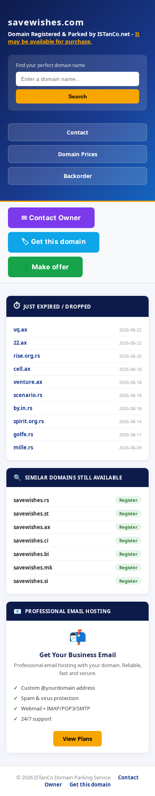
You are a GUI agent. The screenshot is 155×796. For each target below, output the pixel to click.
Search (77, 96)
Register (128, 500)
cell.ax (22, 368)
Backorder (78, 176)
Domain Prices (77, 154)
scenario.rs (28, 395)
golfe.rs (23, 434)
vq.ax (20, 329)
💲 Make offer (45, 267)
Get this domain (90, 784)
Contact (77, 132)
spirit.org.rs (29, 421)
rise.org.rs (27, 355)
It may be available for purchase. (74, 37)
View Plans (77, 738)
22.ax (20, 342)
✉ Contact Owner (51, 218)
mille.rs (23, 447)
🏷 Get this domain (53, 242)
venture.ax (28, 382)
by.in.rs (23, 408)
